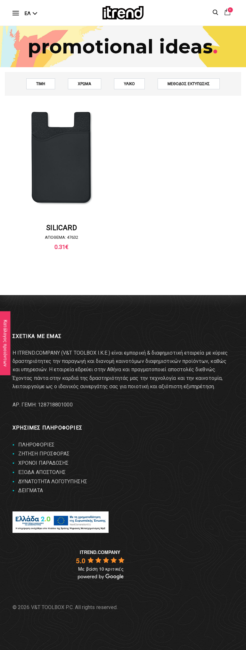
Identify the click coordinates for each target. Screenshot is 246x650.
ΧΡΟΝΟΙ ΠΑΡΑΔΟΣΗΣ (43, 463)
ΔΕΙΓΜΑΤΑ (30, 490)
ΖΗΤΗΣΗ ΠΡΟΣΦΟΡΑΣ (44, 454)
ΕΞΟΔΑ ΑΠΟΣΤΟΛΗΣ (42, 472)
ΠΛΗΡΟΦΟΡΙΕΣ (36, 445)
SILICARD (61, 228)
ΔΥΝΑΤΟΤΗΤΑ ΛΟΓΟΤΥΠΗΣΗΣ (52, 481)
